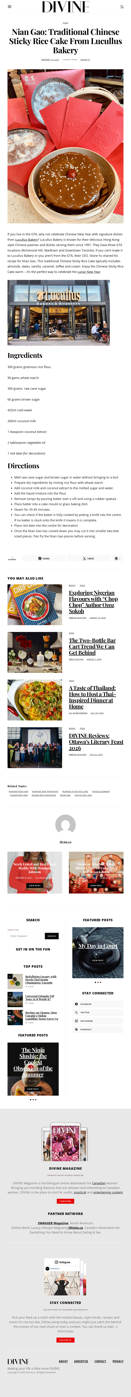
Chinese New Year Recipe (45, 791)
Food (65, 23)
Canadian (99, 1183)
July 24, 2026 (97, 713)
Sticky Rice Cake (84, 795)
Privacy (118, 1361)
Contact (100, 1361)
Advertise (81, 1361)
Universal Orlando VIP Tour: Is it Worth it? (39, 997)
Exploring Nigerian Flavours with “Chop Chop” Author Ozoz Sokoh (93, 601)
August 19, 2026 (98, 618)
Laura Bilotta (107, 877)
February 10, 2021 (50, 60)
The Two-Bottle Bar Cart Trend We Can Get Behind (92, 646)
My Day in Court (97, 945)
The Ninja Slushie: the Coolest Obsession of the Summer (33, 1062)
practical (80, 1192)
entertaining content (108, 1192)
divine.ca (85, 60)
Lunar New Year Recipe (44, 795)
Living (35, 858)
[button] (30, 1099)
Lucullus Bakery (26, 240)
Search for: (13, 930)
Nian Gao (66, 795)
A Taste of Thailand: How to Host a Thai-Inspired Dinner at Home (92, 697)
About (63, 1361)
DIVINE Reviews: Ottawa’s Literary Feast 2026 (96, 741)
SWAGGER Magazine (53, 1223)
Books (72, 585)
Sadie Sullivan (76, 659)
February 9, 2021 (24, 877)
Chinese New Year (19, 791)
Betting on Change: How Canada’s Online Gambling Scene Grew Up (41, 1015)
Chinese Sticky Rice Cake (75, 791)
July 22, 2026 (96, 754)
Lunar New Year (89, 272)
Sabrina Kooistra (77, 618)
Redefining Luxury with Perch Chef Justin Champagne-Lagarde (40, 979)
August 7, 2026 (94, 659)
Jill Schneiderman (78, 713)
